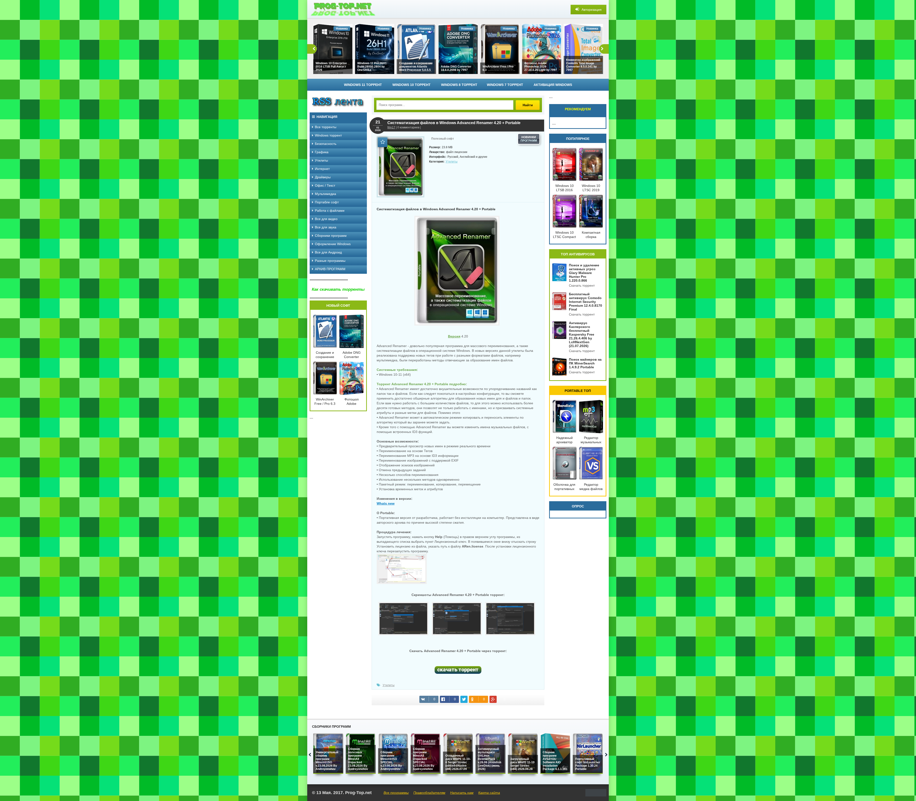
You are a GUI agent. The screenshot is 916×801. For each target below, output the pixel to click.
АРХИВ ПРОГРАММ (330, 269)
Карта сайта (489, 793)
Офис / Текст (325, 185)
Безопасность (325, 144)
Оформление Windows (333, 244)
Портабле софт (327, 202)
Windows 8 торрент (459, 85)
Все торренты (325, 127)
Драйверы (323, 177)
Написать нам (462, 793)
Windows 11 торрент (363, 85)
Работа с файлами (329, 210)
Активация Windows (553, 85)
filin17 (391, 127)
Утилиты (452, 161)
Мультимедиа (325, 194)
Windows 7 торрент (505, 85)
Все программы (396, 793)
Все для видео (326, 219)
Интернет (322, 169)
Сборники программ (331, 235)
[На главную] (343, 9)
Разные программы (330, 261)
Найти (528, 105)
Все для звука (325, 227)
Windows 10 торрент (411, 85)
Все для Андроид (328, 252)
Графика (321, 152)
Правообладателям (429, 793)
